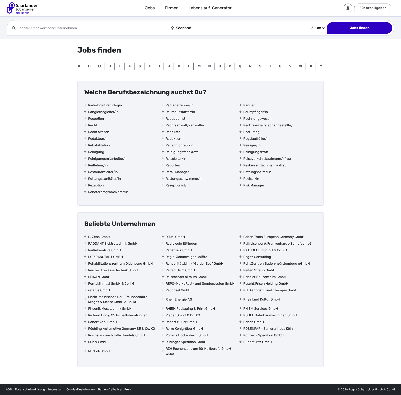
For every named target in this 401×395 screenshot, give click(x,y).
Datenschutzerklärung (30, 389)
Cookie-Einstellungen (80, 389)
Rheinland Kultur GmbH (261, 299)
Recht (92, 125)
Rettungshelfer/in (257, 172)
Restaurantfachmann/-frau (265, 165)
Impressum (55, 389)
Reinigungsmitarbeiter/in (108, 159)
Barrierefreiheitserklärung (115, 389)
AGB (9, 389)
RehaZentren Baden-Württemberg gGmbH (276, 263)
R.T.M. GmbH (175, 237)
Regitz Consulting (257, 257)
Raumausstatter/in (180, 112)
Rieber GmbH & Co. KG (183, 315)
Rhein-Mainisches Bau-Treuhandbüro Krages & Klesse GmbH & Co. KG (117, 299)
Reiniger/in (252, 145)
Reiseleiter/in (176, 159)
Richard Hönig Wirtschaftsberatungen (117, 315)
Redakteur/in (98, 139)
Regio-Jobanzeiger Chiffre (186, 257)
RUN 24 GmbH (99, 351)
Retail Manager (177, 172)
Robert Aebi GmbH (102, 322)
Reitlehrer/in (98, 165)
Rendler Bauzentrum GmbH (264, 277)
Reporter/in (175, 165)
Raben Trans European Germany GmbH (273, 237)
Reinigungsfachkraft (182, 152)
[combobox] (92, 28)
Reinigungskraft (255, 152)
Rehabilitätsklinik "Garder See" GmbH (194, 263)
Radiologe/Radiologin (105, 105)
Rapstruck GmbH (179, 250)
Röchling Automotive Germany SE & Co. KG (121, 329)
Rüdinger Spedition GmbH (186, 342)
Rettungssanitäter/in (104, 179)
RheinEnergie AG (179, 299)
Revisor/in (251, 179)
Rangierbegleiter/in (103, 112)
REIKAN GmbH (99, 277)
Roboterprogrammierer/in (108, 192)
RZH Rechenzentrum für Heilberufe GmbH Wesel (198, 351)
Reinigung (96, 152)
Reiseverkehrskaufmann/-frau (267, 159)
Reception (96, 119)
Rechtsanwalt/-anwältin (185, 125)
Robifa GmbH (253, 322)
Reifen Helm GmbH (180, 270)
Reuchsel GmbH (178, 290)
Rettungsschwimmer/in (184, 179)
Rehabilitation (99, 145)
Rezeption (96, 185)
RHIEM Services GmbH (260, 309)
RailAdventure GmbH (104, 250)
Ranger (249, 105)
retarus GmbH (99, 290)
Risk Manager (253, 185)
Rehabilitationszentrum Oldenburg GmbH (120, 263)
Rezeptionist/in (178, 185)
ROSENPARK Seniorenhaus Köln (268, 329)
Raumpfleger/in (255, 112)
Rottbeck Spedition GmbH (263, 335)
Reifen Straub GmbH (259, 270)
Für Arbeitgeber (372, 8)
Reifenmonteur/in (179, 145)
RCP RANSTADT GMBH (105, 257)
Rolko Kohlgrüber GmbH (184, 329)
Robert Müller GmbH (181, 322)
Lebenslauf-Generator (210, 7)
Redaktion (173, 139)
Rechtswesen (98, 132)
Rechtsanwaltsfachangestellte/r (268, 125)
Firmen (172, 7)
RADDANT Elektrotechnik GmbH (112, 243)
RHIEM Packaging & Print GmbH (190, 309)
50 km (316, 28)
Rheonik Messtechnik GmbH (110, 309)
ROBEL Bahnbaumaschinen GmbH (270, 315)
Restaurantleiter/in (103, 172)
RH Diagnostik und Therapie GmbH (270, 290)
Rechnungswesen (257, 119)
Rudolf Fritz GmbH (257, 342)
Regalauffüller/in (256, 139)
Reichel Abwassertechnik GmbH (113, 270)
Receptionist (175, 119)
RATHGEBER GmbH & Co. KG (265, 250)
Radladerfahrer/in (180, 105)
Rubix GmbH (98, 342)
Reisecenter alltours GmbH (186, 277)
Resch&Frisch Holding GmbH (265, 284)
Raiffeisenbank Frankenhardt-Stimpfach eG (277, 243)
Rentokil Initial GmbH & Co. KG (111, 284)
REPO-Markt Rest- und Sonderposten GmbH (200, 284)
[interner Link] (22, 8)
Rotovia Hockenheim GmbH (187, 335)
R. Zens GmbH (99, 237)
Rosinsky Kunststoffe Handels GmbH (116, 335)
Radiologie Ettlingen (181, 243)
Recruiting (251, 132)
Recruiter (173, 132)
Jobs (150, 7)
